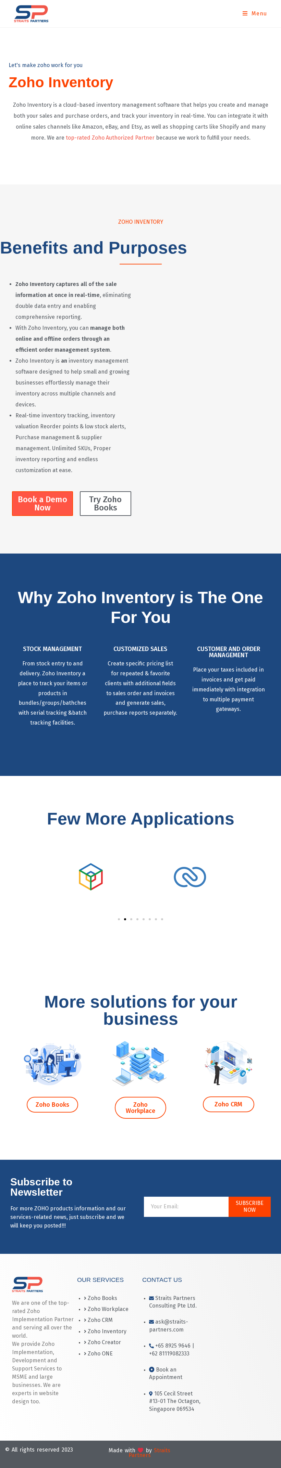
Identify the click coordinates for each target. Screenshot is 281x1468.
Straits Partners (150, 1452)
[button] (119, 919)
